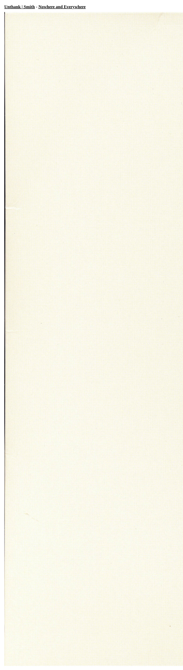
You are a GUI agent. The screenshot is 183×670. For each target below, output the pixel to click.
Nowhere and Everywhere (62, 6)
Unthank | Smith (19, 6)
